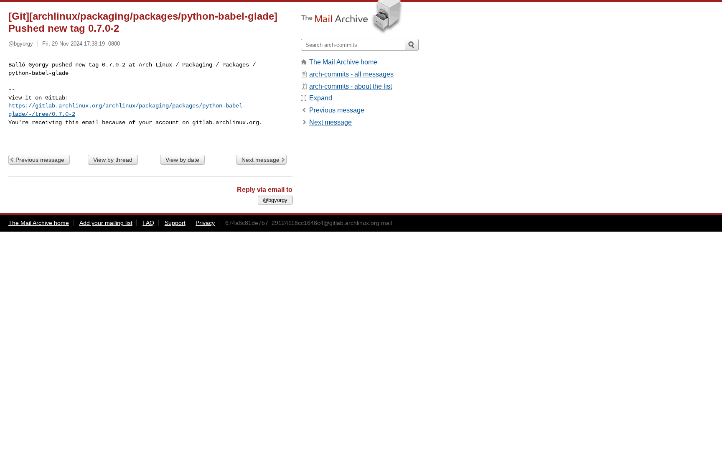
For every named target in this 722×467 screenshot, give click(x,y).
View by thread (112, 159)
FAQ (148, 222)
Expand (320, 98)
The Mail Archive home (343, 62)
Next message (261, 159)
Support (175, 222)
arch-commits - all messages (351, 74)
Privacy (205, 222)
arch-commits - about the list (350, 86)
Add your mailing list (105, 222)
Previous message (39, 159)
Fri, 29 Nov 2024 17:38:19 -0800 (81, 44)
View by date (182, 159)
